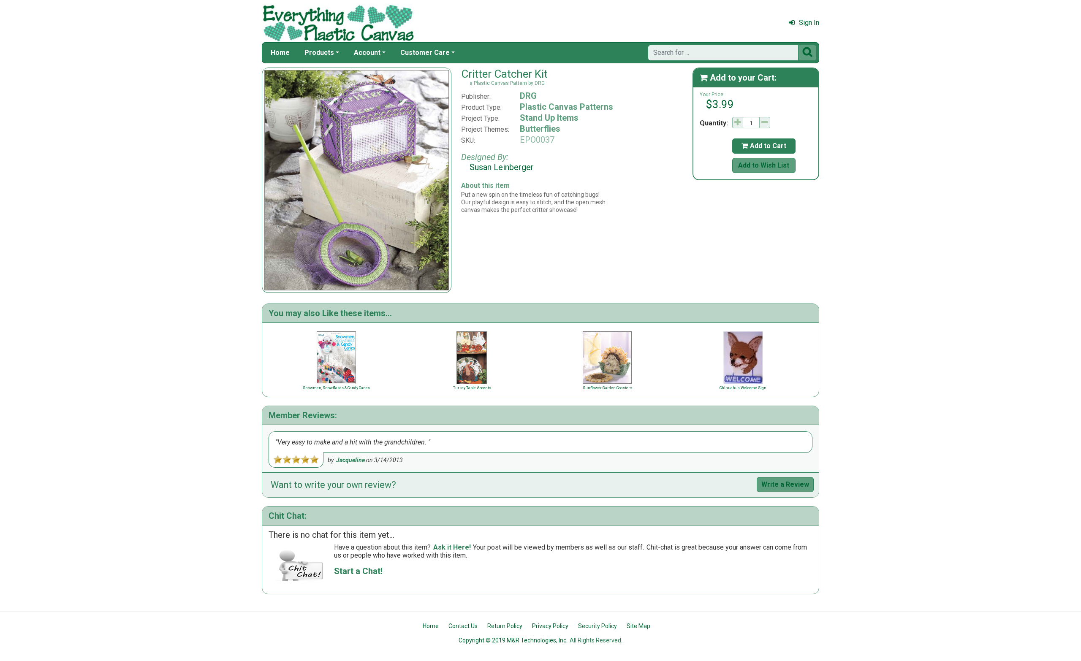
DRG (528, 96)
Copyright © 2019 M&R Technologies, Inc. (513, 640)
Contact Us (463, 626)
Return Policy (504, 626)
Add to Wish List (763, 165)
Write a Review (785, 484)
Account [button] (367, 53)
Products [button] (319, 53)
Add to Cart (763, 146)
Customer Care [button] (425, 53)
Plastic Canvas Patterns (566, 107)
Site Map (638, 626)
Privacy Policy (550, 626)
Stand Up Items (549, 118)
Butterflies (540, 129)
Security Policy (597, 626)
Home (280, 53)
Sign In (809, 23)
